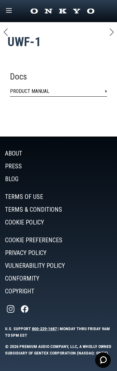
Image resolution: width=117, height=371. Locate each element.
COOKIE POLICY (24, 222)
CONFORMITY (22, 278)
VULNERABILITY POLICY (35, 265)
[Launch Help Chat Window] (103, 360)
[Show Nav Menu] (9, 11)
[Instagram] (11, 309)
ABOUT (13, 153)
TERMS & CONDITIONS (33, 209)
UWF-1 (24, 42)
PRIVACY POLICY (25, 253)
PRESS (13, 166)
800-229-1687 (44, 328)
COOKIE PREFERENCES (33, 240)
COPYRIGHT (19, 291)
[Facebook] (25, 309)
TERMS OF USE (24, 196)
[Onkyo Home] (62, 11)
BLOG (11, 179)
